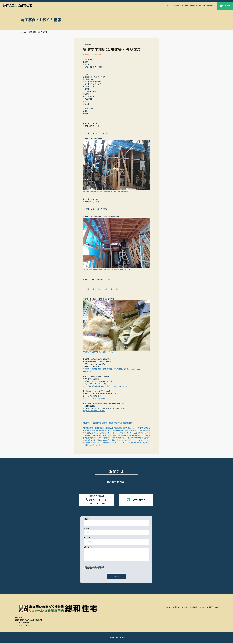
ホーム (23, 32)
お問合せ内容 (88, 547)
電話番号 (86, 528)
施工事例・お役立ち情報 (38, 32)
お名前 (86, 519)
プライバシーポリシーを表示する (94, 567)
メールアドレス (88, 537)
